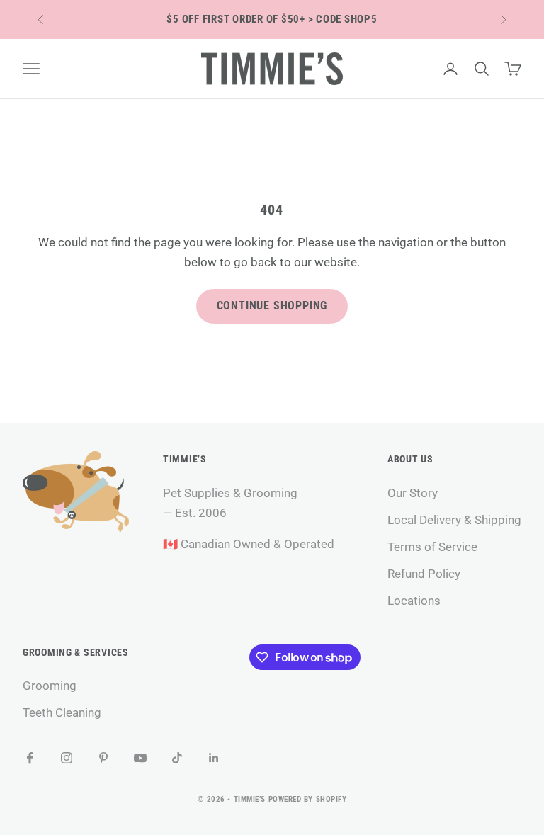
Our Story (412, 493)
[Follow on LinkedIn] (214, 758)
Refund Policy (423, 574)
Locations (414, 600)
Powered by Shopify (307, 799)
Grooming (49, 685)
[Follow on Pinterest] (103, 758)
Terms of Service (432, 547)
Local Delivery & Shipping (454, 520)
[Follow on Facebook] (30, 758)
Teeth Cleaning (62, 712)
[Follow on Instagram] (67, 758)
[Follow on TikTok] (177, 758)
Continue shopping (272, 305)
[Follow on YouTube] (140, 758)
